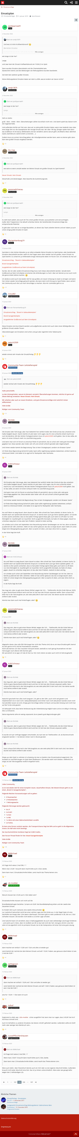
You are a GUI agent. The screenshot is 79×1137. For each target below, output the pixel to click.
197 (31, 1082)
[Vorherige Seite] (4, 1082)
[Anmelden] (71, 2)
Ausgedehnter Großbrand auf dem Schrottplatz (18, 267)
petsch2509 (49, 436)
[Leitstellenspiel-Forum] (3, 3)
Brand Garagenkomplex (10, 264)
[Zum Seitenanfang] (75, 1134)
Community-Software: (40, 1134)
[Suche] (66, 3)
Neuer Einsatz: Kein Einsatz (11, 175)
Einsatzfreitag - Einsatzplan (16, 1098)
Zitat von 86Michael (13, 978)
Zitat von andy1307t (13, 40)
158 (19, 1082)
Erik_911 (9, 1100)
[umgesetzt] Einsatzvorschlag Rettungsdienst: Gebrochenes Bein (29, 1105)
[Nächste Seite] (36, 1082)
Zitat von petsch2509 (14, 379)
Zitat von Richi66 (12, 477)
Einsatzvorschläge (12, 1102)
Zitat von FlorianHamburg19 (16, 308)
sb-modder (24, 1017)
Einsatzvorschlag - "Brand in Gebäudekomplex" (18, 260)
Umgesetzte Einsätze (13, 1109)
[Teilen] (76, 20)
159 (24, 1082)
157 (15, 1082)
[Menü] (76, 3)
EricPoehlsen (11, 1107)
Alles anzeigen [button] (39, 52)
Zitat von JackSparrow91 (15, 101)
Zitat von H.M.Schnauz (14, 557)
